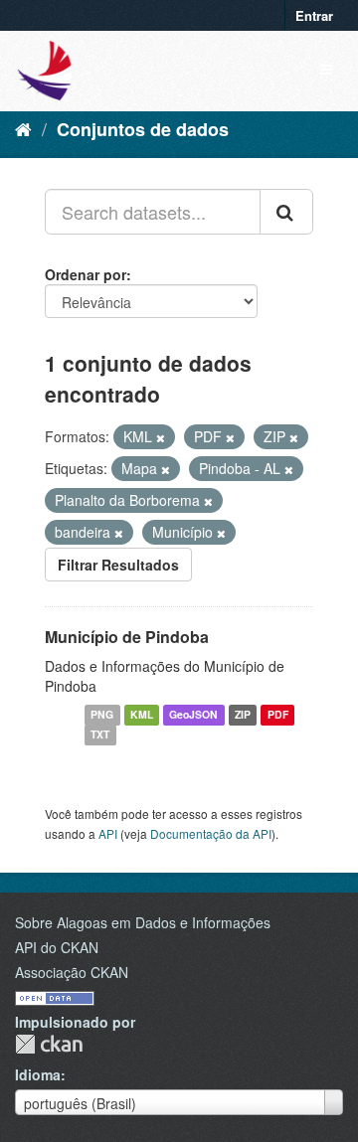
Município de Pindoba (127, 636)
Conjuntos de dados (143, 129)
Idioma (38, 1074)
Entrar (314, 15)
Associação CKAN (71, 972)
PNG (101, 715)
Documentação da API (210, 833)
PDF (278, 715)
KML (141, 715)
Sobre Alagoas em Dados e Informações (142, 922)
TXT (99, 735)
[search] (286, 212)
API (107, 833)
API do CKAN (56, 947)
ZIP (243, 715)
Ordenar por (85, 274)
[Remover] (160, 437)
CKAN (49, 1044)
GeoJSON (193, 715)
